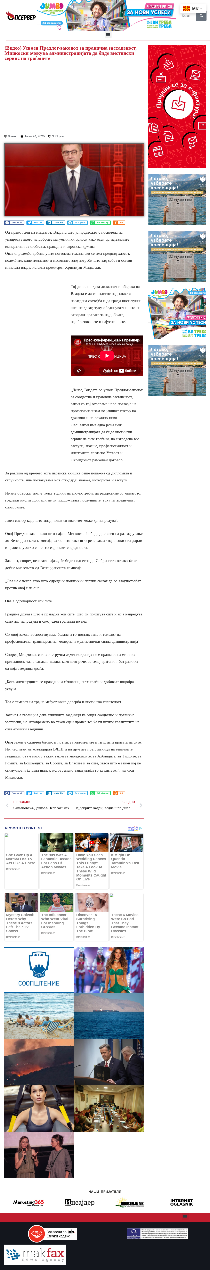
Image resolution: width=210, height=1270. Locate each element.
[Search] (201, 15)
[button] (108, 34)
